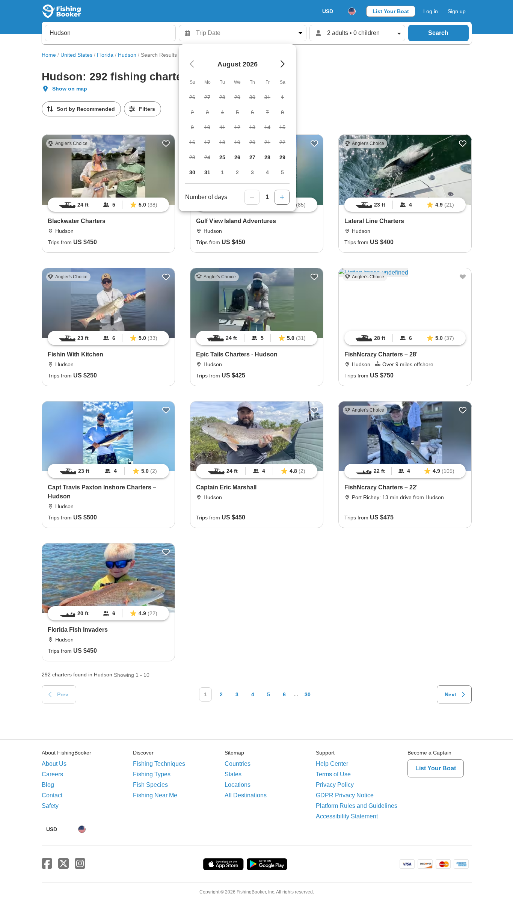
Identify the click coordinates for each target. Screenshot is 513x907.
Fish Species (150, 785)
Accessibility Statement (347, 816)
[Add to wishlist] (166, 143)
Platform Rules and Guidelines (356, 806)
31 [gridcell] (207, 172)
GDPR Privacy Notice (345, 795)
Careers (52, 774)
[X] (63, 864)
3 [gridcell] (252, 172)
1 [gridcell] (222, 172)
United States (76, 55)
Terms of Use (333, 774)
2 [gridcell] (237, 172)
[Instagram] (80, 864)
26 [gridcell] (237, 157)
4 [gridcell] (267, 172)
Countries (237, 764)
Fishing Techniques (159, 764)
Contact (52, 795)
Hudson (127, 55)
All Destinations (246, 795)
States (233, 774)
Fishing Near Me (155, 795)
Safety (50, 806)
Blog (48, 785)
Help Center (332, 764)
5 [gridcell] (282, 172)
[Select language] (352, 11)
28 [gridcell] (267, 157)
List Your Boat (391, 11)
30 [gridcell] (192, 172)
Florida (105, 55)
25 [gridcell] (222, 157)
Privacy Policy (335, 785)
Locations (237, 785)
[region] (108, 205)
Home (49, 55)
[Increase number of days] (282, 197)
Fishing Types (151, 774)
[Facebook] (47, 864)
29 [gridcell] (282, 157)
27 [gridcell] (252, 157)
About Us (54, 764)
